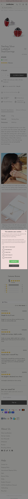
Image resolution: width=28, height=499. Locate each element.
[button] (14, 265)
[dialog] (14, 249)
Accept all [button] (14, 261)
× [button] (25, 231)
